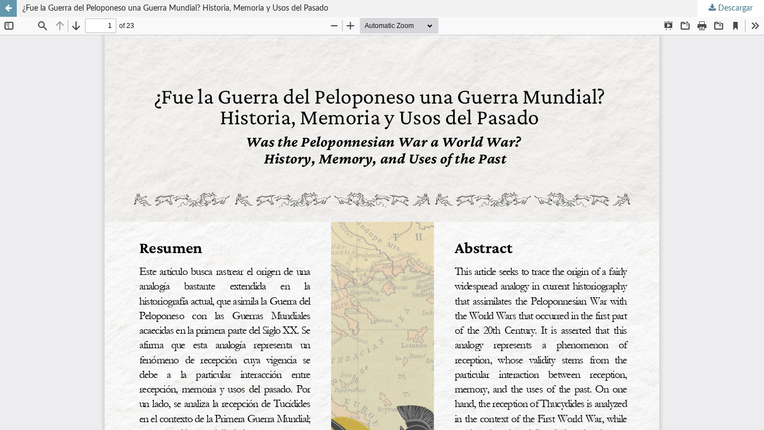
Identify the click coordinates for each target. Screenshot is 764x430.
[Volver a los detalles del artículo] (8, 8)
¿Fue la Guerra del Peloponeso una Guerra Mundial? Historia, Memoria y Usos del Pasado (175, 8)
